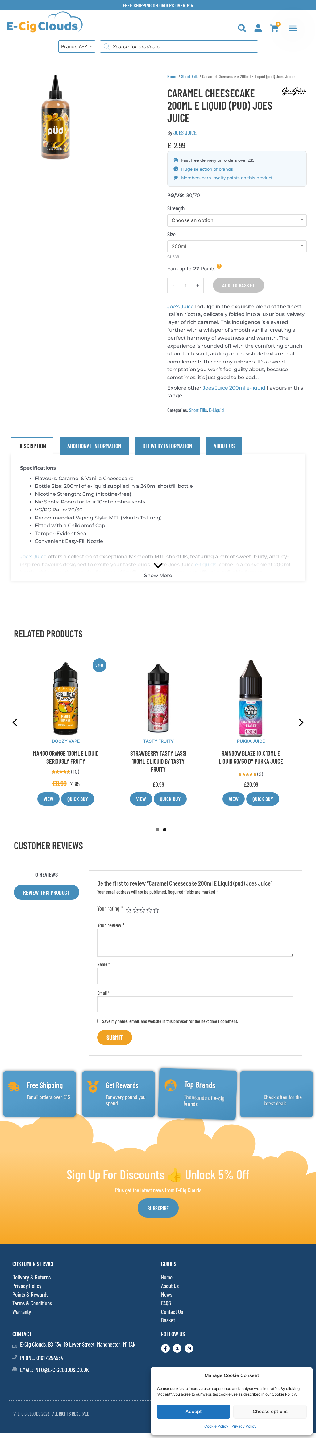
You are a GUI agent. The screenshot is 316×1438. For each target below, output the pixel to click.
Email (103, 993)
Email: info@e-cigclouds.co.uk (54, 1369)
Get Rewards (122, 1085)
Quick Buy (77, 798)
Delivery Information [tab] (167, 446)
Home (172, 76)
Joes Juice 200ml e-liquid (234, 388)
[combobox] (76, 46)
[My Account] (258, 28)
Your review (111, 924)
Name (103, 964)
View (48, 798)
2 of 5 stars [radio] (136, 910)
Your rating (110, 908)
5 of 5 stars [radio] (156, 910)
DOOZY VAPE (158, 741)
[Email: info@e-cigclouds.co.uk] (14, 1369)
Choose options (270, 1411)
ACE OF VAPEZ (65, 741)
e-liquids (205, 565)
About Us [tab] (224, 446)
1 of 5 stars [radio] (128, 910)
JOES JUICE (185, 132)
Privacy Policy (243, 1426)
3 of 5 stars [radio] (142, 910)
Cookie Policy (216, 1426)
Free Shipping (45, 1085)
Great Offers (280, 1084)
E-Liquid (216, 410)
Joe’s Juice (180, 306)
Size (171, 234)
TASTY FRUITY (250, 741)
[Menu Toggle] (293, 28)
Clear (173, 256)
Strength (176, 208)
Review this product (46, 892)
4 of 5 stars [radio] (149, 910)
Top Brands (199, 1085)
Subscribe (158, 1208)
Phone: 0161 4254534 (41, 1357)
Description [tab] (32, 446)
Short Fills (189, 76)
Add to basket (238, 285)
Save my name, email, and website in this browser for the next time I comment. (170, 1021)
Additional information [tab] (94, 446)
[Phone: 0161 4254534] (14, 1357)
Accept (193, 1411)
